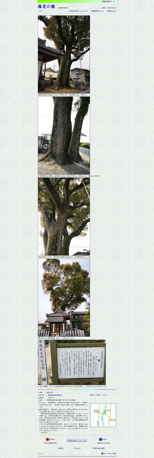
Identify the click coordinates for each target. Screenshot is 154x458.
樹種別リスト (111, 11)
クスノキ (77, 448)
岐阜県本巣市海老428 (55, 395)
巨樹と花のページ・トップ (79, 11)
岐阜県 (61, 448)
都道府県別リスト (97, 11)
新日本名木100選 (99, 448)
